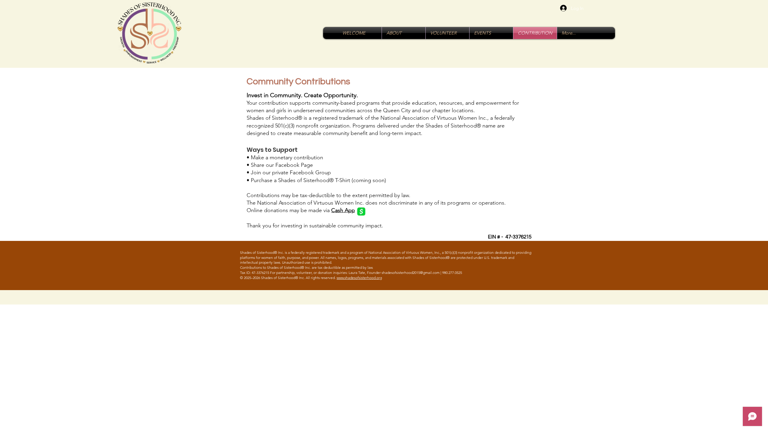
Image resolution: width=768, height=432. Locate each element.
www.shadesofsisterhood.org (359, 277)
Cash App (343, 210)
